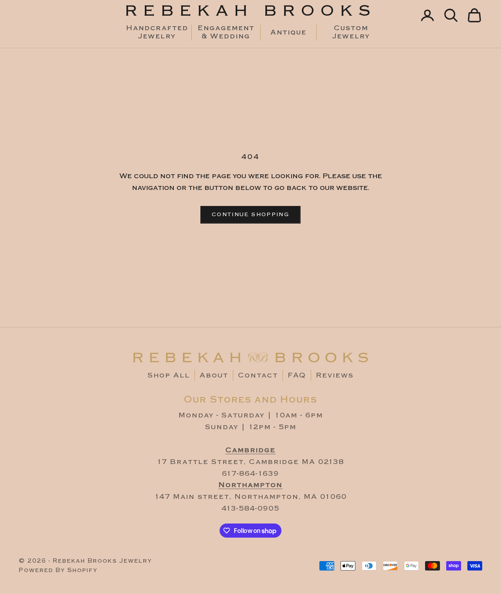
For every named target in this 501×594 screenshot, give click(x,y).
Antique (288, 32)
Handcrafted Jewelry (157, 32)
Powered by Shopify (58, 570)
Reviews (334, 375)
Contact (258, 375)
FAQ (297, 375)
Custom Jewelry (351, 32)
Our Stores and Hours (250, 399)
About (214, 375)
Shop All (169, 375)
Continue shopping (250, 214)
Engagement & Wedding (226, 32)
